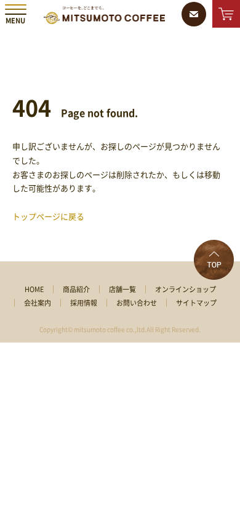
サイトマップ (196, 302)
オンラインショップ (185, 289)
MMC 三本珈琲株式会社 (104, 15)
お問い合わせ (136, 302)
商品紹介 (76, 289)
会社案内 (37, 302)
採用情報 (83, 302)
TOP (214, 260)
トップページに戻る (48, 217)
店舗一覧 (122, 289)
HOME (34, 289)
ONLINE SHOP (226, 14)
